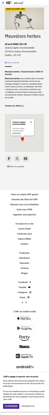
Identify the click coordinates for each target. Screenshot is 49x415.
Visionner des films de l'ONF (24, 199)
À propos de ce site (24, 224)
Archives (24, 268)
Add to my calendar (13, 63)
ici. (22, 106)
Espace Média (24, 239)
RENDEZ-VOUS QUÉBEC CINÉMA (15, 9)
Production (24, 253)
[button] (22, 139)
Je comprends (11, 406)
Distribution (24, 258)
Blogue (24, 273)
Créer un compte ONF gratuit (24, 194)
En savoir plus (28, 406)
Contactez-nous (24, 234)
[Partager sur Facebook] (9, 158)
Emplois (24, 244)
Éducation (24, 263)
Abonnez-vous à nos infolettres (24, 204)
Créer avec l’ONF (24, 209)
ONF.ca (17, 3)
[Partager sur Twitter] (17, 158)
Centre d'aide (24, 229)
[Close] (31, 122)
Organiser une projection (24, 214)
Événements (16, 133)
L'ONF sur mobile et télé (24, 311)
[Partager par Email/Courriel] (25, 158)
